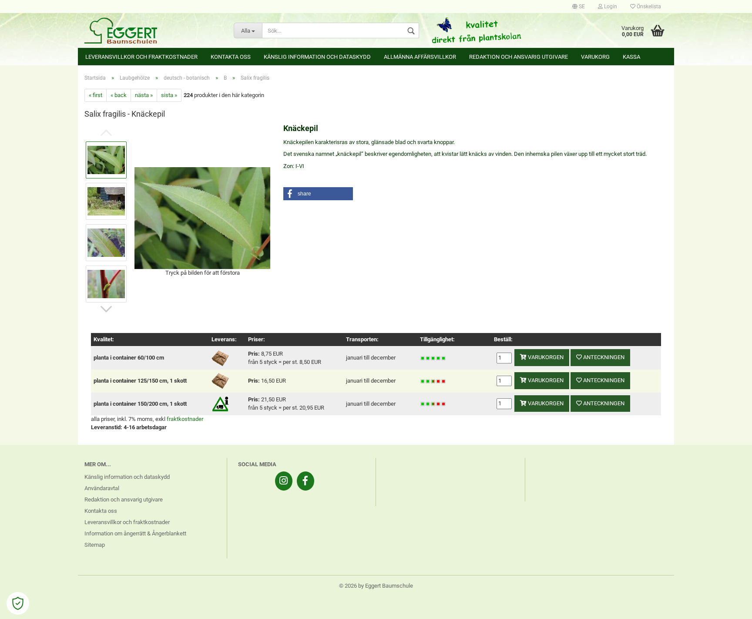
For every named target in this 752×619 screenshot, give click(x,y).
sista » (169, 95)
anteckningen (603, 357)
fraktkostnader (185, 419)
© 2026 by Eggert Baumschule (376, 585)
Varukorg (595, 57)
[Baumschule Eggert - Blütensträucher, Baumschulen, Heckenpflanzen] (152, 30)
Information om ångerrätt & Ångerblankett (135, 533)
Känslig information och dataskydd (317, 57)
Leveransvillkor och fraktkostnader (141, 57)
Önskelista (648, 6)
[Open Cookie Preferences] (18, 603)
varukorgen (545, 357)
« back (119, 95)
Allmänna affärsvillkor (420, 57)
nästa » (144, 95)
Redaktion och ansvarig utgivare (518, 57)
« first (95, 95)
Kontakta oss (231, 57)
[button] (318, 193)
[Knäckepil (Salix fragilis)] (202, 217)
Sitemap (94, 545)
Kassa (631, 57)
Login (610, 6)
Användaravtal (101, 488)
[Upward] (728, 606)
